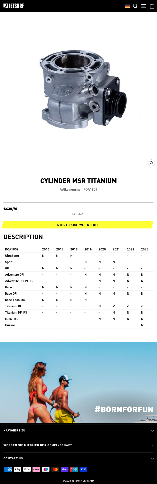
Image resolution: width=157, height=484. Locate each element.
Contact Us (13, 458)
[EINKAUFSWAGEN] (151, 6)
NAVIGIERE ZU (14, 430)
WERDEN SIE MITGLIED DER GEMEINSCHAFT (37, 445)
